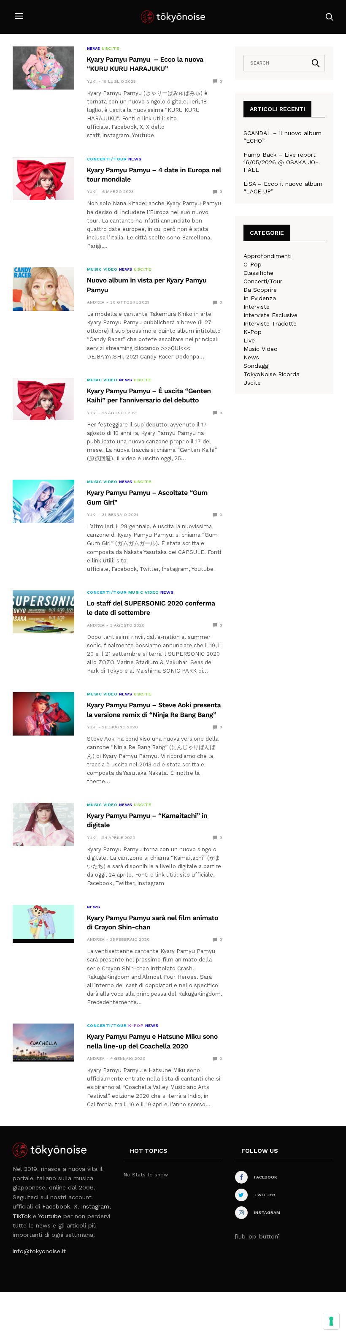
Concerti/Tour (107, 159)
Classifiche (258, 273)
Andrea (96, 302)
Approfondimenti (267, 256)
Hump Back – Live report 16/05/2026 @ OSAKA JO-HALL (280, 162)
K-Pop (136, 1026)
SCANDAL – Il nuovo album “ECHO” (282, 137)
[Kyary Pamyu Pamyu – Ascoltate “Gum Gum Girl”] (43, 501)
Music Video (102, 269)
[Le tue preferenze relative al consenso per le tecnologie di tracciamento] (331, 1321)
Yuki (92, 81)
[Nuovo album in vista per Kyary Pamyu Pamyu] (43, 288)
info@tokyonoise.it (39, 1251)
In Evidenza (259, 298)
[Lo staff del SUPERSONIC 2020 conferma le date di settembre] (43, 611)
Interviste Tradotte (270, 323)
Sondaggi (256, 366)
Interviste (256, 307)
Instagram (95, 1206)
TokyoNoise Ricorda (271, 374)
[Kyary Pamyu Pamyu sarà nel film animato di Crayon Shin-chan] (43, 922)
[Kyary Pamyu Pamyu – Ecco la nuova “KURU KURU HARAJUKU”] (43, 68)
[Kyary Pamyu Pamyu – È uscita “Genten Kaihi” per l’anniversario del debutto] (43, 399)
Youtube (49, 1216)
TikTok (22, 1216)
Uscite (110, 48)
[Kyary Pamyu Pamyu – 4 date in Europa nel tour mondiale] (43, 178)
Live (249, 340)
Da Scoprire (260, 290)
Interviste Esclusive (270, 315)
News (93, 48)
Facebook (56, 1206)
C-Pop (252, 264)
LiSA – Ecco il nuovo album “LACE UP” (282, 187)
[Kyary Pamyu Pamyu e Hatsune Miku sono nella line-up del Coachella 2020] (43, 1042)
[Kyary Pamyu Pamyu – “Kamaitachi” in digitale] (43, 824)
